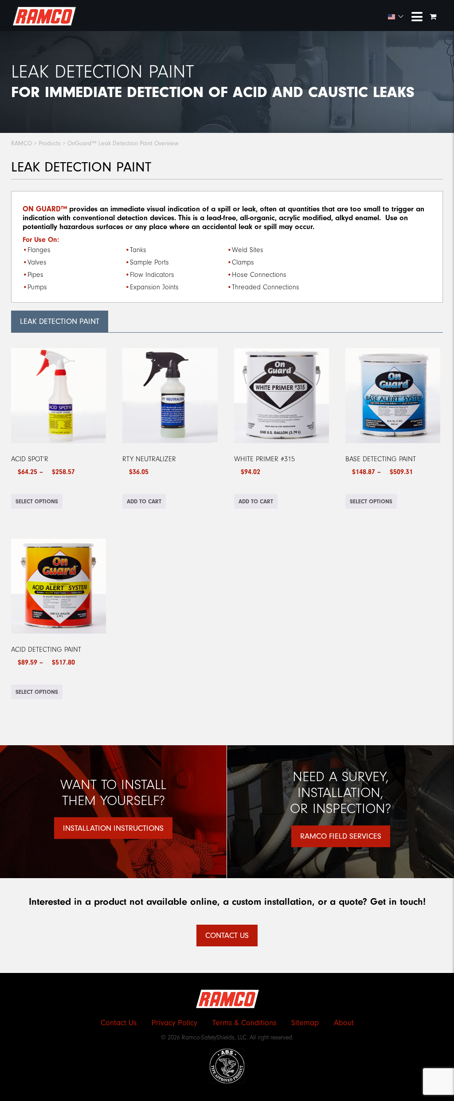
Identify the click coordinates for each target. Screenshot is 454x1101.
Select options (37, 501)
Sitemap (305, 1022)
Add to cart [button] (144, 501)
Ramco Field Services (340, 836)
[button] (396, 16)
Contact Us (227, 935)
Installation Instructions (113, 828)
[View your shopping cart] (434, 17)
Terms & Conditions (244, 1022)
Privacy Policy (174, 1022)
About (344, 1022)
